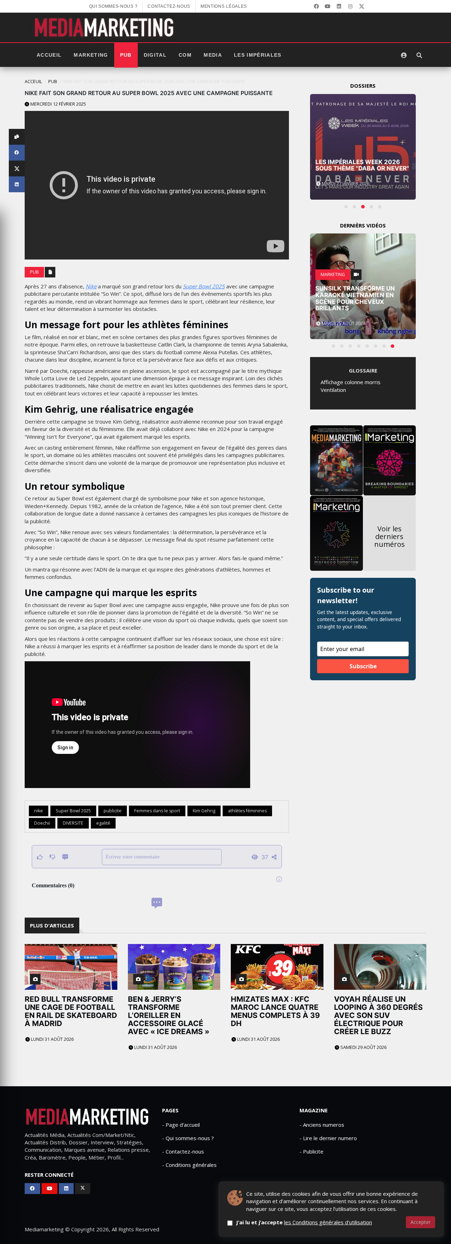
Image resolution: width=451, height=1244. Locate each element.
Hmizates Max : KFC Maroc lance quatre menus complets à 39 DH (275, 1011)
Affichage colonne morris (351, 382)
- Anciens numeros (321, 1124)
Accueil (49, 55)
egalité (103, 823)
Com (185, 55)
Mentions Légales (223, 6)
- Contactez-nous (183, 1151)
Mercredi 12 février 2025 (57, 104)
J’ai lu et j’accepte (304, 1222)
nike (38, 811)
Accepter (420, 1222)
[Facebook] (316, 6)
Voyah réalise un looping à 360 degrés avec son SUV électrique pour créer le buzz (378, 1015)
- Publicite (311, 1151)
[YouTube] (327, 6)
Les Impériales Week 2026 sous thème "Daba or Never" (362, 165)
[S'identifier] (404, 55)
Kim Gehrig (204, 811)
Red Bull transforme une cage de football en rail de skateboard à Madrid (71, 1011)
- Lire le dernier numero (328, 1138)
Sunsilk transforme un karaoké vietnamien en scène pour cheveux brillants (355, 298)
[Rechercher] (419, 55)
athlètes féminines (247, 811)
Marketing (91, 55)
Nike (91, 286)
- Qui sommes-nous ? (188, 1138)
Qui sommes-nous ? (113, 6)
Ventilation (333, 389)
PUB (126, 55)
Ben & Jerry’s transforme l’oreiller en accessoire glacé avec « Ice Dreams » (168, 1015)
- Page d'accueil (181, 1124)
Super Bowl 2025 (204, 286)
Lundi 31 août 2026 (52, 1039)
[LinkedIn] (339, 6)
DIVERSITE (73, 823)
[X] (361, 6)
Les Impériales (258, 55)
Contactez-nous (169, 6)
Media (213, 55)
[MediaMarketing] (105, 27)
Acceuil (33, 82)
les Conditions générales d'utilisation (328, 1222)
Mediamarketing (44, 1229)
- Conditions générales (189, 1164)
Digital (155, 55)
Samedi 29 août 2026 (363, 1047)
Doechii (42, 823)
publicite (113, 811)
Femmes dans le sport (157, 811)
